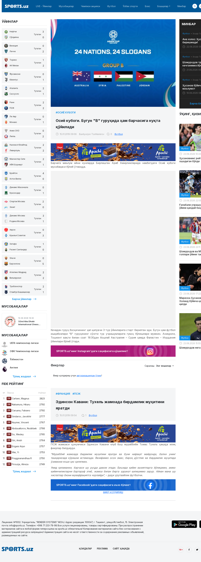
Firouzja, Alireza (18, 464)
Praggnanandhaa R (20, 458)
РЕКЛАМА (102, 548)
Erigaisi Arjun (16, 446)
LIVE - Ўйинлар (44, 6)
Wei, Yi (13, 452)
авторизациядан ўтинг (89, 375)
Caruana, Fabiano (19, 410)
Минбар (181, 6)
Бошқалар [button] (162, 6)
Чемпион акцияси (90, 6)
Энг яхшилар (164, 365)
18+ (181, 549)
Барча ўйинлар (21, 299)
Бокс (147, 6)
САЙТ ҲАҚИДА (121, 548)
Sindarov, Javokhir (19, 416)
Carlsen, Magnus (18, 398)
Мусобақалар (66, 6)
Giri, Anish (15, 440)
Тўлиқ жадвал (22, 376)
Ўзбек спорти (130, 6)
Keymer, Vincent (18, 422)
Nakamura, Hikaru (19, 404)
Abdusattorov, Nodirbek (22, 428)
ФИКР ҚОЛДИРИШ (113, 492)
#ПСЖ (76, 393)
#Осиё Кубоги (66, 112)
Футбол (111, 6)
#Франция (63, 393)
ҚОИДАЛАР (85, 548)
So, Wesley (16, 434)
